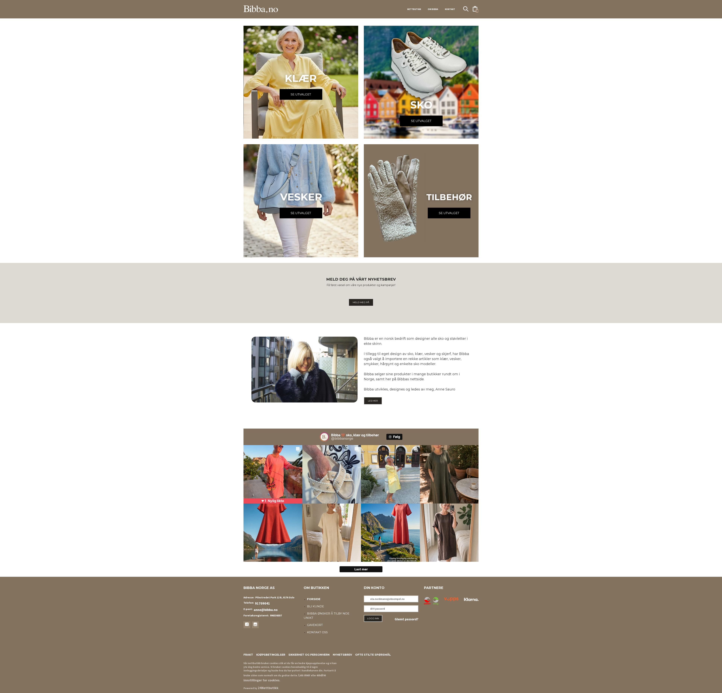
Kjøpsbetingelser (270, 654)
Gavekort (315, 625)
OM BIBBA (433, 9)
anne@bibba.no (266, 610)
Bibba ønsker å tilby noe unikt (326, 616)
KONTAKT (450, 9)
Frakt (248, 654)
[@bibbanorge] (324, 437)
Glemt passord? (406, 619)
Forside (313, 599)
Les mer (304, 675)
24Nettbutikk (268, 688)
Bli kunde (315, 606)
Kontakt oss (317, 632)
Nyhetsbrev (342, 654)
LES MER (373, 400)
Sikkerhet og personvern (309, 654)
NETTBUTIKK (414, 9)
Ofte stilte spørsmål (373, 654)
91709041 (262, 603)
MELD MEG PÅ (361, 302)
